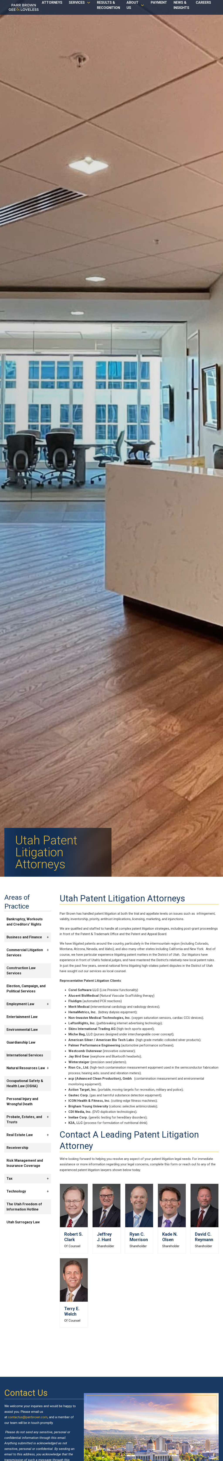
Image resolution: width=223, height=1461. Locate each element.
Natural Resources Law (26, 1068)
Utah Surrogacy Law (23, 1222)
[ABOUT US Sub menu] (142, 7)
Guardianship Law (21, 1042)
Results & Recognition (108, 5)
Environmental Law (22, 1030)
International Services (25, 1055)
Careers (203, 2)
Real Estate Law (20, 1135)
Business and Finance (24, 937)
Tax (9, 1178)
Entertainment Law (22, 1017)
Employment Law (20, 1004)
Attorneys (52, 2)
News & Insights (181, 5)
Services (77, 2)
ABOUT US (133, 5)
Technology (16, 1191)
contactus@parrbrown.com (27, 1417)
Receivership (17, 1148)
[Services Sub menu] (88, 5)
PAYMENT (159, 2)
